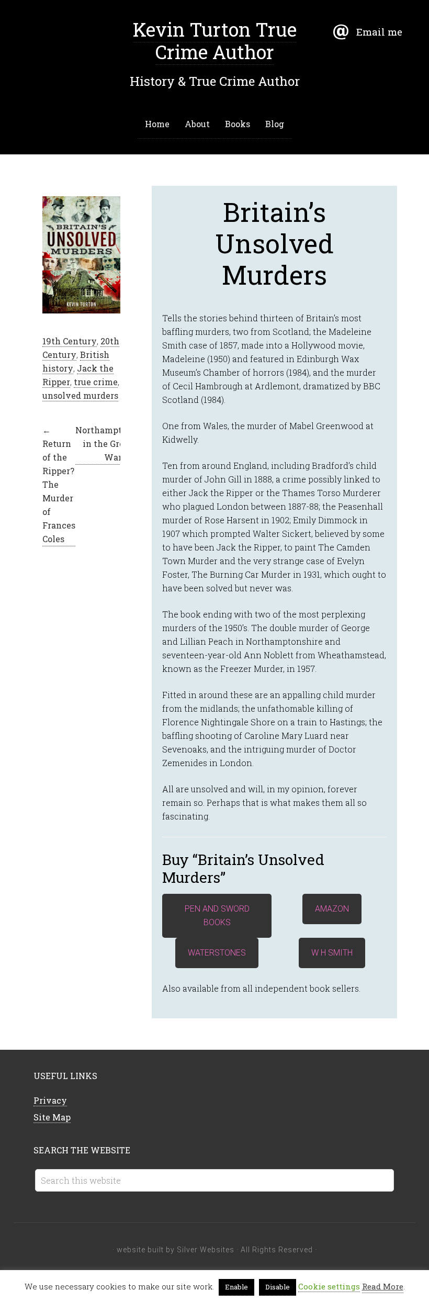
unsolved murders (80, 395)
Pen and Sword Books (217, 915)
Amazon (332, 909)
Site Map (52, 1117)
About (197, 123)
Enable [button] (236, 1287)
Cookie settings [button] (329, 1286)
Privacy (50, 1100)
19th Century (69, 340)
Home (157, 123)
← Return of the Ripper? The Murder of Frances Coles (58, 484)
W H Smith (332, 953)
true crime (96, 381)
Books (237, 123)
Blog (274, 123)
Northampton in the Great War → (103, 443)
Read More (382, 1286)
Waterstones (217, 953)
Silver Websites (205, 1249)
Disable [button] (277, 1287)
